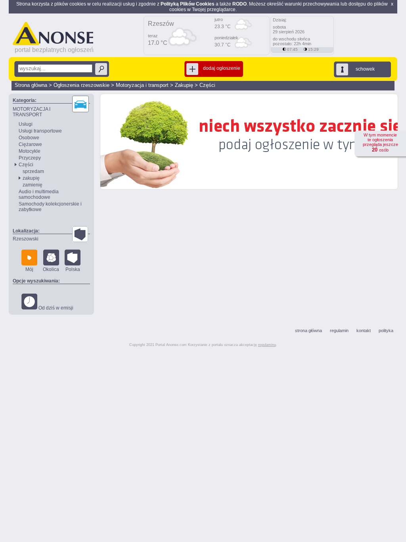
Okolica (51, 269)
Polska (72, 269)
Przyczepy (30, 158)
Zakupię (184, 85)
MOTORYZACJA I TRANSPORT (31, 111)
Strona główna (31, 85)
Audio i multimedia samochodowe (39, 194)
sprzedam (33, 171)
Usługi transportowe (40, 131)
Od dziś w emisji (55, 308)
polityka (386, 330)
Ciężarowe (30, 144)
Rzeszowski (25, 239)
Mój (29, 269)
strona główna (308, 330)
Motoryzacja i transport (142, 85)
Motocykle (29, 151)
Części (207, 85)
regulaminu (267, 345)
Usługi (26, 124)
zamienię (32, 185)
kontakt (363, 330)
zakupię (31, 178)
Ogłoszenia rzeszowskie (81, 85)
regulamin (339, 330)
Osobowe (29, 137)
